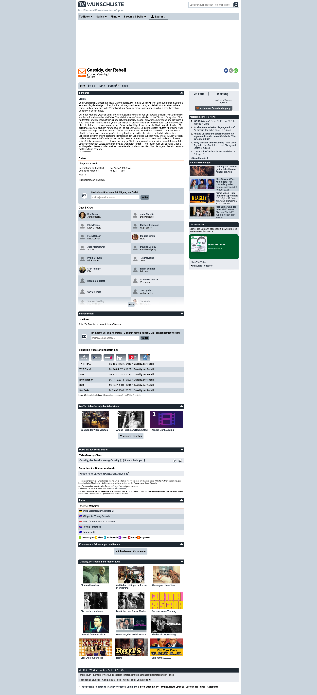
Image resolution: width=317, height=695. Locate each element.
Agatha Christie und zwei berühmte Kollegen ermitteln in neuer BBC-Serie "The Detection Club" (215, 136)
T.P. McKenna (147, 257)
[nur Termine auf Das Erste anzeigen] (96, 357)
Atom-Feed (129, 679)
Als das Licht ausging (163, 430)
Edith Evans (93, 225)
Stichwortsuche (116, 686)
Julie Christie (147, 214)
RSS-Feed (115, 679)
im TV (91, 85)
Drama (82, 98)
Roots (119, 657)
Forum (113, 85)
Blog (171, 675)
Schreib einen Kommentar (131, 551)
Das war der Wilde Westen (94, 430)
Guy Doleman (94, 291)
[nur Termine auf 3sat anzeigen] (133, 357)
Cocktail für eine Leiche (93, 634)
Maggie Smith (147, 236)
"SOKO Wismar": (215, 122)
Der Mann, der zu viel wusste (131, 634)
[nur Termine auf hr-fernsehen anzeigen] (121, 357)
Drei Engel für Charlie (92, 657)
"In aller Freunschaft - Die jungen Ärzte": (214, 128)
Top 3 (101, 85)
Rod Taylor (93, 214)
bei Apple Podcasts (202, 265)
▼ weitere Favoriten (131, 436)
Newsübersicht (200, 158)
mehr (131, 304)
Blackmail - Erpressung (164, 634)
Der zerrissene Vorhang (164, 611)
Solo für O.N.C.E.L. (161, 657)
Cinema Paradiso (90, 585)
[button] (226, 70)
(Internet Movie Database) (99, 521)
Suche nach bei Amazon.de (104, 473)
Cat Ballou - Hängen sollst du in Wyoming (131, 586)
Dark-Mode (143, 679)
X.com (105, 679)
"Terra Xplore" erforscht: (215, 152)
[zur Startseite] (101, 3)
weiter (144, 197)
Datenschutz (131, 675)
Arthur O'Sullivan (149, 279)
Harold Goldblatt (96, 281)
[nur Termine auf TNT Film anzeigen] (145, 357)
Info (82, 85)
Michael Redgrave (149, 225)
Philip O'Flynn (94, 257)
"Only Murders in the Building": (215, 145)
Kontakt (97, 675)
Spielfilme (132, 686)
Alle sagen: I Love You (163, 585)
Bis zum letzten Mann (92, 611)
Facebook (84, 679)
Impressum (85, 675)
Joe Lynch (145, 290)
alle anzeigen (84, 357)
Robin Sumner (147, 268)
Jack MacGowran (96, 247)
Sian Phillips (94, 268)
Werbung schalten (112, 675)
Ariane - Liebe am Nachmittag (132, 430)
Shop (125, 85)
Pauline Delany (148, 247)
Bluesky (96, 679)
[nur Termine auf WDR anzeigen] (109, 357)
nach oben (87, 686)
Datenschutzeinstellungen (153, 675)
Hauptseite (100, 686)
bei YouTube (199, 262)
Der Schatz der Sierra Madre (131, 611)
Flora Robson (94, 236)
